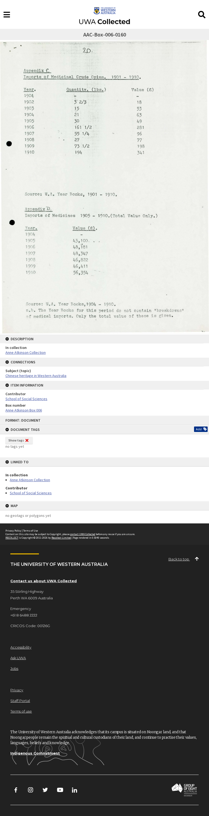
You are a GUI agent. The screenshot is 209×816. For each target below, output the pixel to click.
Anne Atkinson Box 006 (23, 410)
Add (199, 429)
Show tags (16, 440)
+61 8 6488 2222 (23, 615)
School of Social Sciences (31, 492)
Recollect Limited (61, 537)
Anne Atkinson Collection (30, 479)
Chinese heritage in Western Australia (35, 375)
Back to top (179, 559)
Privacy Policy (13, 530)
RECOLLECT (11, 537)
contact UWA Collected (82, 534)
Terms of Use (30, 530)
